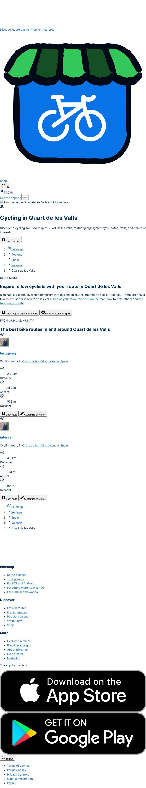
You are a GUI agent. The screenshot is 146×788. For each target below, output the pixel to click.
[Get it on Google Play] (73, 733)
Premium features (42, 29)
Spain (15, 260)
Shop (10, 625)
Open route (11, 414)
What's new (15, 620)
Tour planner (15, 579)
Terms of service (18, 765)
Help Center (15, 654)
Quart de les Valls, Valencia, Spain (45, 361)
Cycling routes (17, 612)
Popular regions (17, 616)
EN (7, 187)
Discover (6, 29)
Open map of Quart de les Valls (22, 313)
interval (6, 437)
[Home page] (73, 13)
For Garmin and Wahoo (22, 592)
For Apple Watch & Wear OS (26, 587)
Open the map (13, 241)
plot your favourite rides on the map (81, 299)
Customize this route (35, 414)
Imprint (12, 783)
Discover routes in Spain (58, 313)
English (9, 758)
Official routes (16, 608)
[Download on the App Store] (73, 691)
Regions (16, 254)
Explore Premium (18, 641)
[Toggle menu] (24, 197)
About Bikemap (17, 649)
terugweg (8, 353)
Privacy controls (18, 774)
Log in (8, 192)
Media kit (13, 658)
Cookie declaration (20, 779)
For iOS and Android (20, 583)
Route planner (21, 29)
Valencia (17, 265)
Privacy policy (16, 770)
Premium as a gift (19, 645)
